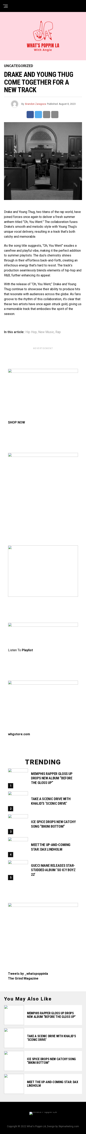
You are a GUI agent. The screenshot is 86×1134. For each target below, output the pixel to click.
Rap (58, 332)
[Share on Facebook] (30, 114)
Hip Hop (31, 332)
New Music (46, 332)
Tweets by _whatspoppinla (28, 974)
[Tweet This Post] (38, 114)
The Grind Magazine (23, 978)
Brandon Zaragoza (35, 104)
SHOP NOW (16, 422)
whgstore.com (19, 734)
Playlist (27, 650)
